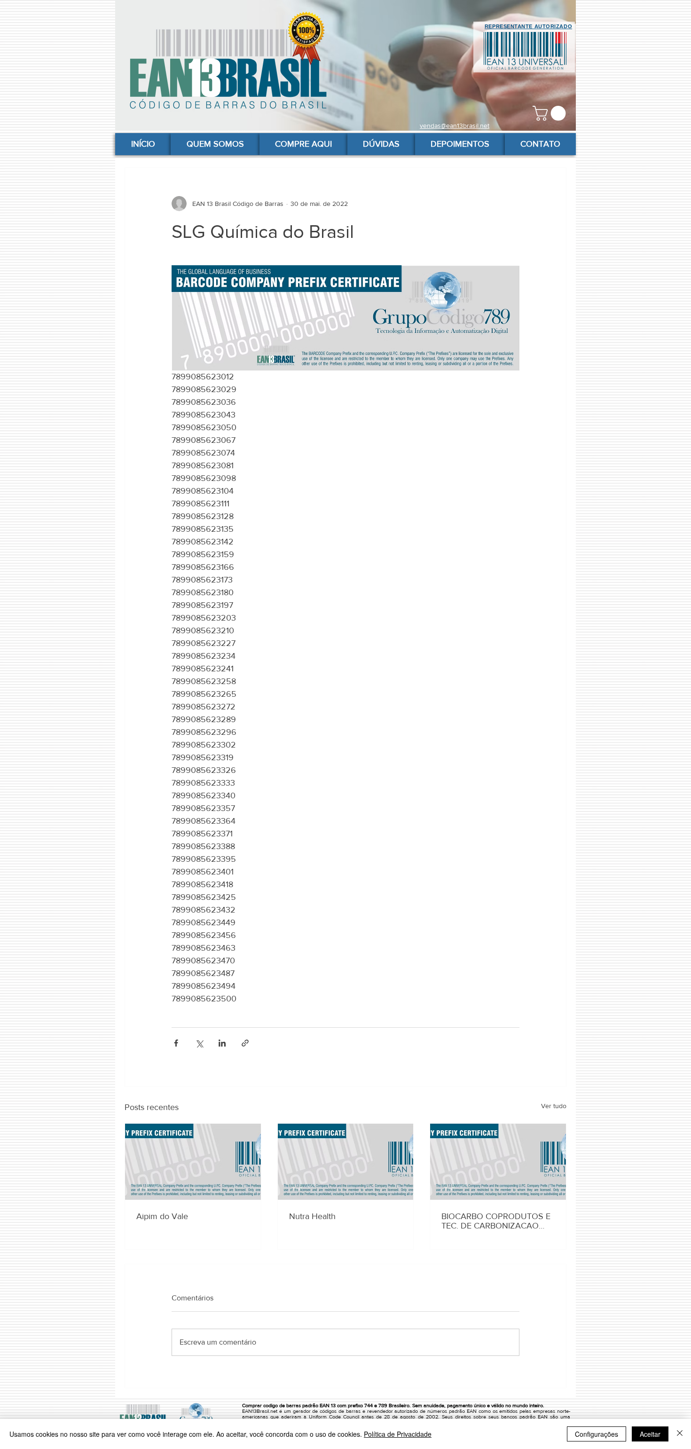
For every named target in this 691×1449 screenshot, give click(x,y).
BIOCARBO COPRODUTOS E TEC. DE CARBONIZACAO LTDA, (495, 1221)
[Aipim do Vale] (193, 1162)
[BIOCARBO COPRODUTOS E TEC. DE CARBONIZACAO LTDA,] (498, 1162)
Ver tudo (553, 1106)
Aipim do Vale (162, 1216)
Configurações (596, 1434)
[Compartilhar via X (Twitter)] (199, 1043)
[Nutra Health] (346, 1162)
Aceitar (650, 1434)
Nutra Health (312, 1216)
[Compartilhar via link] (245, 1043)
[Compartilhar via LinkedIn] (222, 1043)
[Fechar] (679, 1433)
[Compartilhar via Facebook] (176, 1043)
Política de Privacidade (398, 1434)
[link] (551, 113)
